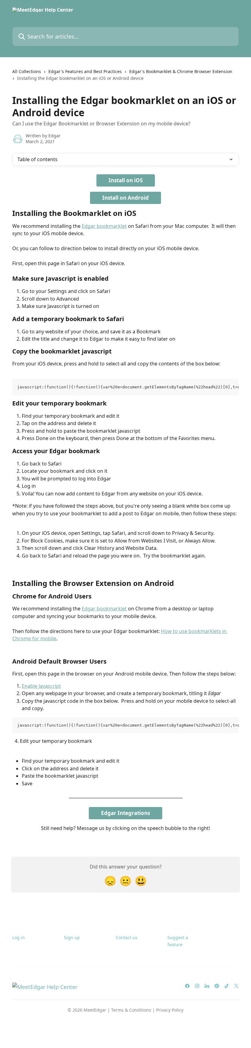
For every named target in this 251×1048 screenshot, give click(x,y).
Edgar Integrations (125, 813)
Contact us (126, 937)
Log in (18, 937)
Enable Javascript (41, 686)
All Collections (26, 71)
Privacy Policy (169, 1010)
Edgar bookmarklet (104, 226)
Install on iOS (126, 180)
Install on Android (125, 197)
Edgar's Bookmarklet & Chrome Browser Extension (180, 71)
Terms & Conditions (131, 1010)
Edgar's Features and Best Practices (85, 71)
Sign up (72, 937)
